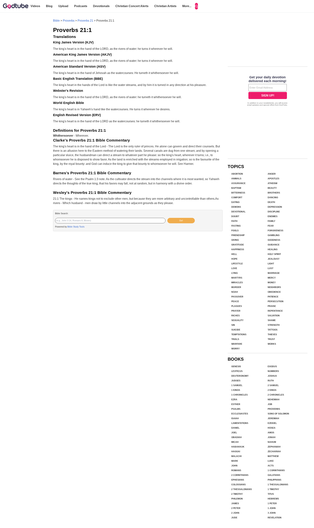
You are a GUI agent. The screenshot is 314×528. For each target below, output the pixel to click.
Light (271, 263)
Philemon (237, 498)
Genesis (236, 366)
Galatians (274, 475)
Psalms (235, 409)
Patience (273, 296)
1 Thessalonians (278, 484)
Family (271, 221)
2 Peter (235, 508)
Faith (234, 221)
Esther (235, 404)
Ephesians (237, 480)
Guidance (273, 244)
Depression (275, 207)
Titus (271, 494)
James (235, 503)
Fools (235, 230)
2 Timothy (237, 494)
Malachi (236, 456)
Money (272, 282)
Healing (272, 249)
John (234, 465)
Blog (49, 6)
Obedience (274, 292)
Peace (235, 301)
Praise (272, 306)
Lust (270, 268)
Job (270, 404)
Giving (235, 240)
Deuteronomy (240, 376)
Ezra (234, 399)
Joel (234, 432)
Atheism (272, 183)
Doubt (235, 216)
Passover (237, 296)
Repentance (275, 311)
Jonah (271, 437)
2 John (235, 513)
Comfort (236, 197)
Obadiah (236, 437)
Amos (271, 432)
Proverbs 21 (85, 20)
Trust (271, 339)
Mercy (272, 278)
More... (186, 6)
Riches (235, 315)
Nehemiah (273, 399)
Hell (234, 254)
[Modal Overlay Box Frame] (267, 91)
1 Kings (235, 390)
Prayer (235, 311)
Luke (271, 461)
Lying (234, 273)
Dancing (273, 197)
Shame (272, 320)
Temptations (238, 334)
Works (272, 344)
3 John (272, 513)
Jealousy (273, 259)
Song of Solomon (278, 413)
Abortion (237, 174)
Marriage (274, 273)
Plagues (236, 306)
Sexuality (237, 320)
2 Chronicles (276, 395)
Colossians (238, 484)
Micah (235, 442)
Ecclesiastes (239, 413)
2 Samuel (273, 385)
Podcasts (80, 6)
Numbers (273, 371)
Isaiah (235, 418)
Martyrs (236, 278)
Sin (233, 325)
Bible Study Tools (75, 226)
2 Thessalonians (241, 489)
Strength (274, 325)
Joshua (272, 376)
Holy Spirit (274, 254)
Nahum (272, 442)
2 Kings (272, 390)
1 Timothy (273, 489)
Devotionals (101, 6)
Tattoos (272, 330)
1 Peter (272, 503)
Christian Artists (165, 6)
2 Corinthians (239, 475)
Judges (235, 380)
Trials (235, 339)
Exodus (272, 366)
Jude (234, 517)
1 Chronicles (239, 395)
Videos (35, 6)
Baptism (236, 188)
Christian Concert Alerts (131, 6)
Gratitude (237, 244)
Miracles (237, 282)
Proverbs (69, 20)
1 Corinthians (276, 470)
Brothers (274, 193)
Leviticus (237, 371)
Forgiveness (275, 230)
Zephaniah (274, 447)
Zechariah (274, 451)
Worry (235, 348)
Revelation (274, 517)
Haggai (235, 451)
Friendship (238, 235)
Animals (236, 178)
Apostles (273, 178)
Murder (236, 287)
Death (271, 202)
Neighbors (274, 287)
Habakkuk (237, 447)
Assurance (238, 183)
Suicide (235, 330)
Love (234, 268)
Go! (181, 220)
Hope (234, 259)
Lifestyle (237, 263)
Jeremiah (273, 418)
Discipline (274, 211)
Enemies (272, 216)
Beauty (272, 188)
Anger (272, 174)
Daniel (235, 428)
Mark (234, 461)
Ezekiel (272, 423)
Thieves (272, 334)
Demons (236, 207)
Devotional (238, 211)
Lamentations (239, 423)
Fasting (236, 226)
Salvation (274, 315)
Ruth (271, 380)
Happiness (237, 249)
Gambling (273, 235)
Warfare (236, 344)
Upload (63, 6)
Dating (235, 202)
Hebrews (273, 498)
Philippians (274, 480)
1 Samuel (236, 385)
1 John (272, 508)
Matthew (273, 456)
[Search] (196, 6)
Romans (236, 470)
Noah (234, 292)
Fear (271, 226)
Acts (271, 465)
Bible (56, 20)
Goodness (274, 240)
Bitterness (238, 193)
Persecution (275, 301)
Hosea (271, 428)
